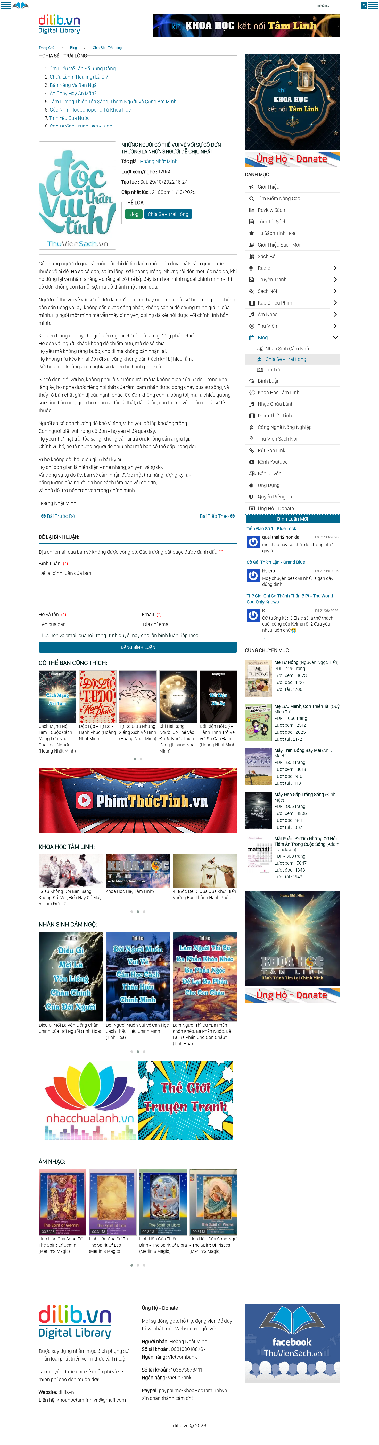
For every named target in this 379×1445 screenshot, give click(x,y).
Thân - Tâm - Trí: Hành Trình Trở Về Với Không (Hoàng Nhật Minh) (217, 735)
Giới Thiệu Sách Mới (279, 244)
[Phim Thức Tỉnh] (138, 834)
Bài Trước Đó (61, 516)
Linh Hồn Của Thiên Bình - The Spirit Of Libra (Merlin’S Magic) (113, 1241)
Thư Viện (267, 325)
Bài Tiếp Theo (214, 516)
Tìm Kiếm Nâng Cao (279, 198)
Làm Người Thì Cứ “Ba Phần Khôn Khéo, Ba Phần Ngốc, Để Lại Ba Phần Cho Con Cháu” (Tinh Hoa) (135, 1034)
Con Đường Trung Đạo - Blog (81, 126)
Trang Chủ (46, 48)
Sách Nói (267, 291)
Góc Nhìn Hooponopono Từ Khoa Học (90, 110)
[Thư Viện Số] (20, 8)
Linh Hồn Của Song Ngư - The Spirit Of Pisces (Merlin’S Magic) (163, 1241)
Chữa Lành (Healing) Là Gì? (79, 77)
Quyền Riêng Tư (275, 496)
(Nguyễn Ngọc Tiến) (307, 662)
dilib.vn (66, 1392)
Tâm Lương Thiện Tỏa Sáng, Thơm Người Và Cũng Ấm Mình (113, 101)
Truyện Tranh (272, 279)
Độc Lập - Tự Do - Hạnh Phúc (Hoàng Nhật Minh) (57, 732)
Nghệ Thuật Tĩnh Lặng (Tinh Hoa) (205, 1025)
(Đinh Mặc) (305, 797)
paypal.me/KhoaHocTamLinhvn (193, 1390)
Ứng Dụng (269, 485)
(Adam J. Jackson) (307, 844)
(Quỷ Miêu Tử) (307, 709)
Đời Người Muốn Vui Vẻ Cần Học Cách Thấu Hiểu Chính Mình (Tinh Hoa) (70, 1031)
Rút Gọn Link (271, 450)
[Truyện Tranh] (185, 1141)
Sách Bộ (267, 256)
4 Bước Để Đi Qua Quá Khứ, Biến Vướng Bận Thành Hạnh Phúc (137, 894)
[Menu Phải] (373, 8)
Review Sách (271, 210)
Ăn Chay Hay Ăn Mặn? (73, 93)
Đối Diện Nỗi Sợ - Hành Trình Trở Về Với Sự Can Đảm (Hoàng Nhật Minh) (177, 735)
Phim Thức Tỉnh (275, 415)
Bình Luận (269, 380)
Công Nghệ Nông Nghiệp (285, 427)
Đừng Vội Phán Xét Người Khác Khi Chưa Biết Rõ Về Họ (203, 894)
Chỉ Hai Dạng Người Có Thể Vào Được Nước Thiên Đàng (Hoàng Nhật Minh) (137, 738)
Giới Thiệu (268, 186)
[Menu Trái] (6, 8)
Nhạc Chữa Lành (276, 404)
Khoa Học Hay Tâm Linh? (63, 891)
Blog (73, 48)
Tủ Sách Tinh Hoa (276, 233)
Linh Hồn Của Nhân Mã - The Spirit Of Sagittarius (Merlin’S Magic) (212, 1244)
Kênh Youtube (273, 461)
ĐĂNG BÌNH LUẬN (138, 647)
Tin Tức (274, 369)
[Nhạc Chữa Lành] (90, 1141)
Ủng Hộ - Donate (276, 508)
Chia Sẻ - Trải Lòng (107, 48)
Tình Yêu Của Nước (69, 118)
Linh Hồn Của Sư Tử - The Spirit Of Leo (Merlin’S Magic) (60, 1241)
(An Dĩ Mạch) (304, 753)
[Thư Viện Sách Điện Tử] (292, 1382)
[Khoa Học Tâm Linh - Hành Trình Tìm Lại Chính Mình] (292, 984)
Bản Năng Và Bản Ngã (73, 85)
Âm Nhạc (267, 314)
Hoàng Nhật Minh (159, 161)
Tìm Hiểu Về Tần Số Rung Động (82, 68)
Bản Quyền (270, 473)
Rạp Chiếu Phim (275, 302)
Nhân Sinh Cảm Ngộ (287, 348)
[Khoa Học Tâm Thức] (246, 35)
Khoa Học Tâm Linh (279, 392)
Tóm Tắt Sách (272, 221)
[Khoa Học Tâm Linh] (292, 148)
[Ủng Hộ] (292, 165)
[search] (364, 5)
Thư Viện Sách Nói (278, 438)
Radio (264, 268)
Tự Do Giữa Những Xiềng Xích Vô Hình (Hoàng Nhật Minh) (97, 732)
